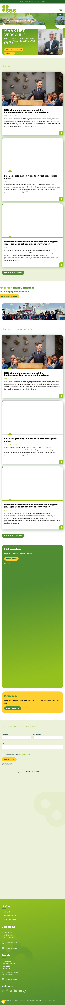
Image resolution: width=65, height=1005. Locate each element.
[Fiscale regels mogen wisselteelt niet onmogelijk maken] (32, 155)
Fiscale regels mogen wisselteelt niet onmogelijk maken (30, 177)
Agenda (43, 1)
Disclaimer (39, 1000)
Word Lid (9, 53)
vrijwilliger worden (10, 919)
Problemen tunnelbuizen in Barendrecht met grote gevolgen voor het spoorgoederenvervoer (31, 242)
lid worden (7, 912)
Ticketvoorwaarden (49, 1000)
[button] (26, 1)
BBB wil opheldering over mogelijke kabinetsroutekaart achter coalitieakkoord (26, 111)
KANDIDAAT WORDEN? (14, 50)
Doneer (31, 1)
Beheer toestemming (3, 1002)
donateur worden (10, 916)
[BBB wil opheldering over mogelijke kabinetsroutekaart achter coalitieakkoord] (32, 89)
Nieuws (37, 1)
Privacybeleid (30, 1000)
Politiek (22, 1)
